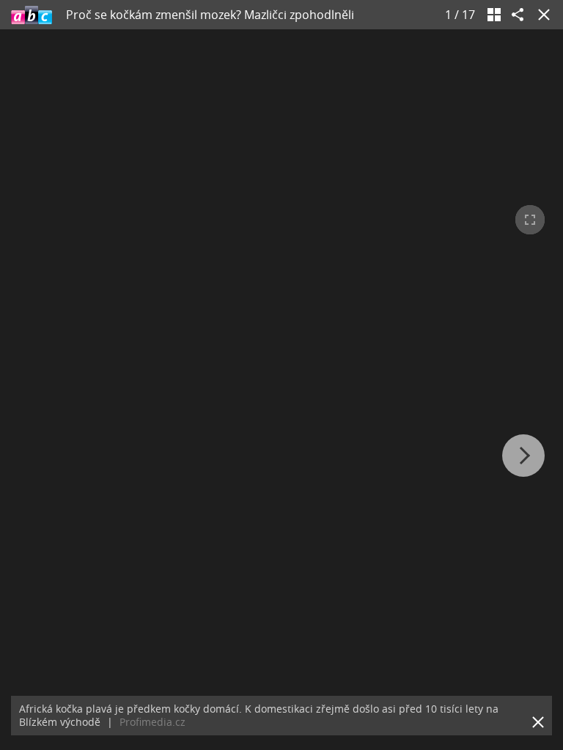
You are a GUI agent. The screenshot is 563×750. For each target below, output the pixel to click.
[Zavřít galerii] (541, 14)
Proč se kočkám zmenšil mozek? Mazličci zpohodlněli (210, 15)
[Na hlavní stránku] (31, 14)
